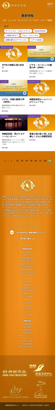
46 (36, 161)
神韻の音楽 (27, 327)
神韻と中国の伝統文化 (27, 347)
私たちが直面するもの (27, 267)
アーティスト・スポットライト (18, 31)
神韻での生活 (27, 261)
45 (31, 161)
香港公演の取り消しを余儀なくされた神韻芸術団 (40, 135)
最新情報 (27, 285)
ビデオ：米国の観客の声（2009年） (13, 100)
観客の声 (27, 294)
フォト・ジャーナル (30, 35)
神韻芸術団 (27, 249)
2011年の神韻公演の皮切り (13, 66)
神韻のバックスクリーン (27, 337)
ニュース (27, 302)
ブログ (27, 312)
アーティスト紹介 (27, 291)
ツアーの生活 (36, 40)
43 (22, 161)
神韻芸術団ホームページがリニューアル (40, 100)
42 (17, 161)
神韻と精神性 (27, 270)
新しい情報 (27, 306)
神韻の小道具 (27, 341)
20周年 (27, 252)
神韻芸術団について (27, 288)
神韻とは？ (27, 255)
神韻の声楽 (27, 330)
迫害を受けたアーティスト (16, 40)
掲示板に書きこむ (27, 238)
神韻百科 (27, 320)
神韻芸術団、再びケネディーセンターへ (13, 135)
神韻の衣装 (27, 333)
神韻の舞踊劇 (27, 344)
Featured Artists (40, 31)
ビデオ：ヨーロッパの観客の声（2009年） (40, 66)
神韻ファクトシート (27, 264)
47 (40, 161)
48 (45, 161)
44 (26, 161)
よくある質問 (27, 275)
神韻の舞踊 (27, 324)
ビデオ (27, 281)
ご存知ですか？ (12, 35)
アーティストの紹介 (27, 272)
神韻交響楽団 (27, 258)
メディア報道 (27, 296)
